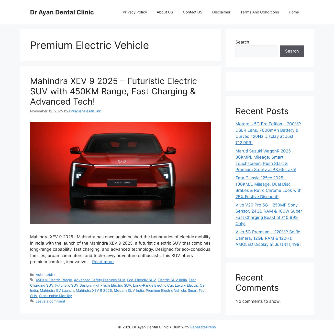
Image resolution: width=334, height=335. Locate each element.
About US (165, 12)
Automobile (45, 274)
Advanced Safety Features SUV (99, 280)
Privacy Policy (135, 12)
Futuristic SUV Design (73, 285)
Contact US (192, 12)
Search (242, 42)
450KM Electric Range (54, 280)
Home (294, 12)
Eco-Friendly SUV (141, 280)
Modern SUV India (129, 290)
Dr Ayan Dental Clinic (62, 12)
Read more (103, 261)
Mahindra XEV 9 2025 (94, 290)
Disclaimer (221, 12)
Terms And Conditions (259, 12)
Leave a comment (50, 301)
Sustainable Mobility (55, 296)
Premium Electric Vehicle (166, 290)
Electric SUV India (172, 280)
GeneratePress (203, 327)
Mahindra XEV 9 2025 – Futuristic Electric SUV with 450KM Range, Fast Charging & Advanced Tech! (113, 91)
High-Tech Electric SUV (112, 285)
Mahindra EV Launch (57, 290)
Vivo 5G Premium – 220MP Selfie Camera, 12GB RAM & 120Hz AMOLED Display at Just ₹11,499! (268, 238)
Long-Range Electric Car (153, 285)
